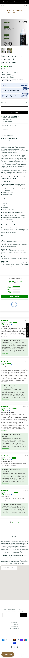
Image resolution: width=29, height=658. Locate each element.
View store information (7, 121)
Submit (23, 615)
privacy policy (14, 622)
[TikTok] (17, 647)
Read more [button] (5, 353)
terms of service (14, 628)
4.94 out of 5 (18, 281)
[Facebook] (11, 647)
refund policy (14, 624)
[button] (4, 66)
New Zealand (13, 636)
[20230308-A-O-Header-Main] (1, 5)
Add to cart (14, 108)
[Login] (24, 5)
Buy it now (14, 112)
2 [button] (12, 522)
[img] (4, 320)
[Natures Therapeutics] (14, 11)
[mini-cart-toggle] (27, 5)
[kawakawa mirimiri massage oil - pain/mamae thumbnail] (3, 50)
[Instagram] (14, 647)
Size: (2, 102)
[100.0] (14, 304)
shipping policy (14, 626)
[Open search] (4, 5)
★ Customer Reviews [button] (27, 330)
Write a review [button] (14, 296)
